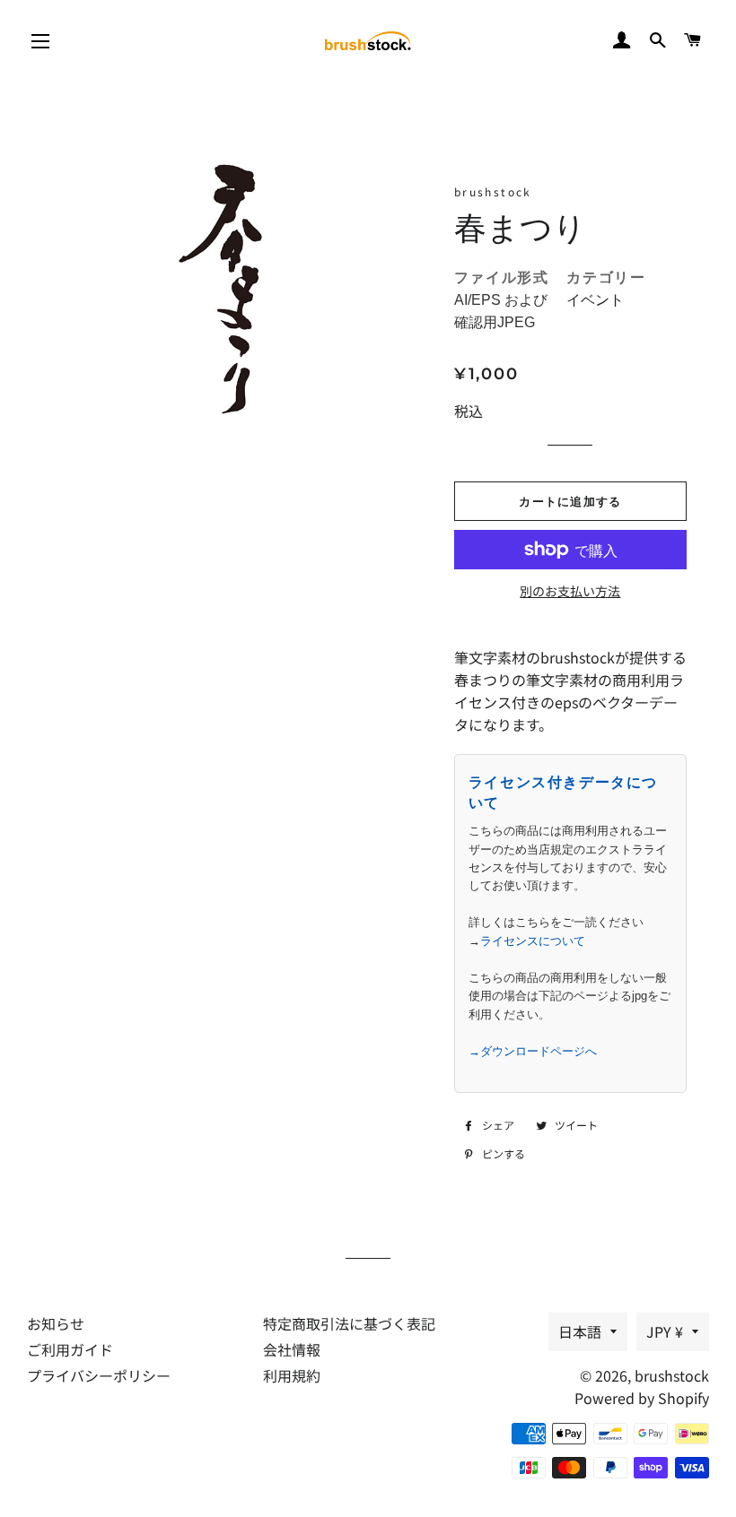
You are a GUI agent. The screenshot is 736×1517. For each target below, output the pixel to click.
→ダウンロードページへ (533, 1051)
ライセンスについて (532, 941)
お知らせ (55, 1323)
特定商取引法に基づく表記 (349, 1323)
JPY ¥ (664, 1331)
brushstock (672, 1375)
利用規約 (291, 1375)
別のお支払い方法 (570, 591)
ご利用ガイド (70, 1349)
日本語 (579, 1331)
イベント (595, 300)
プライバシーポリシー (99, 1375)
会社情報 (291, 1349)
